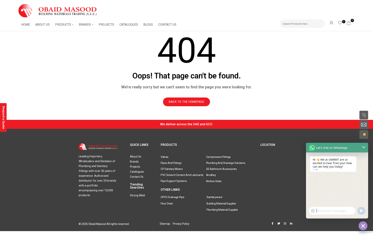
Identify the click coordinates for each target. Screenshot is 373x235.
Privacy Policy (181, 223)
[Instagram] (285, 223)
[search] (320, 23)
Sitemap (165, 223)
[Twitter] (279, 223)
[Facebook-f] (272, 223)
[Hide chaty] (363, 225)
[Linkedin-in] (291, 223)
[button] (350, 22)
